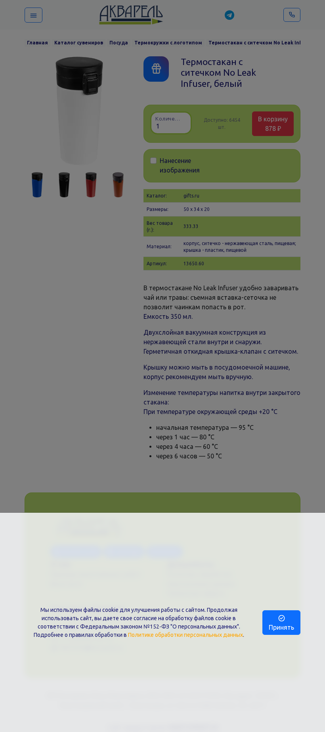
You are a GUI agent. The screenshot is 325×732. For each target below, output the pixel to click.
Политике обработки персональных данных (185, 635)
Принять (281, 627)
